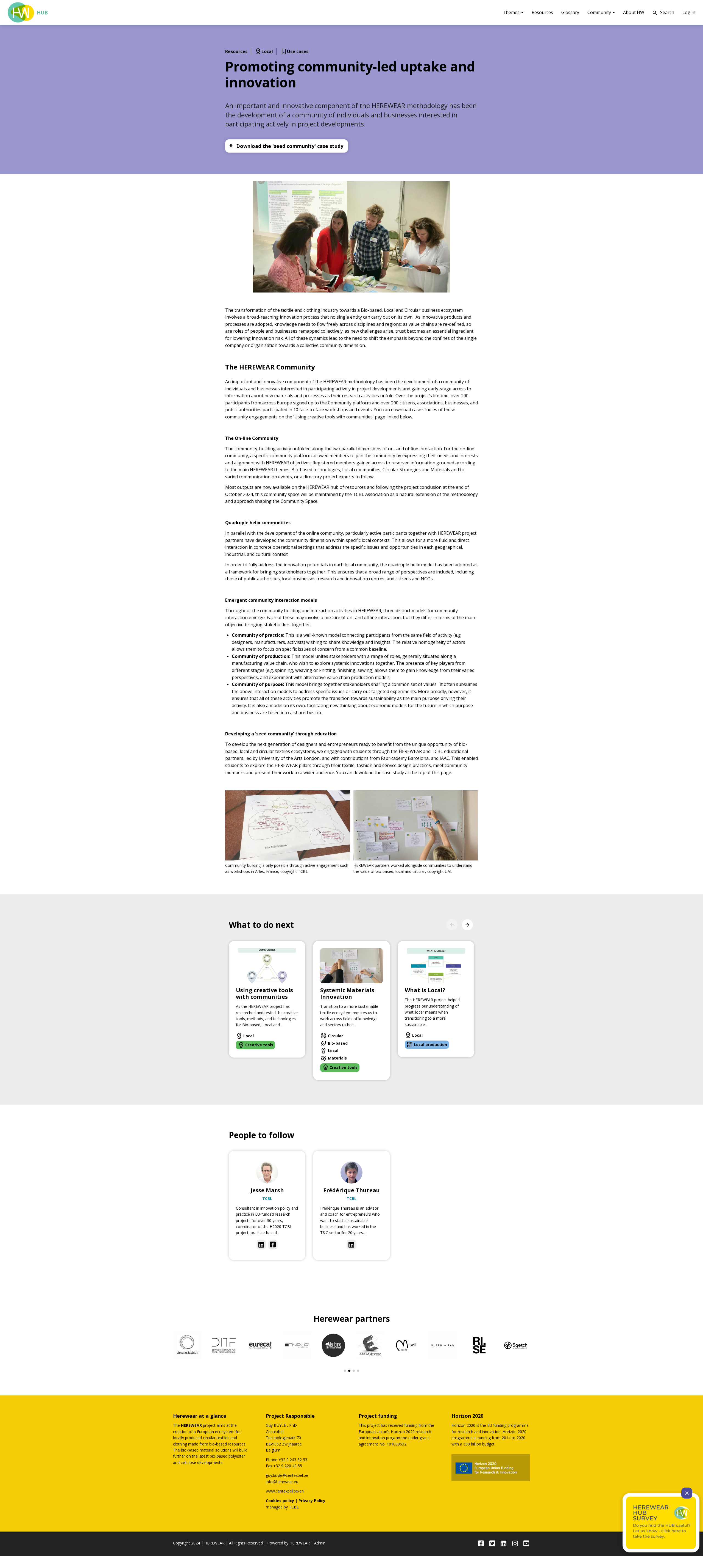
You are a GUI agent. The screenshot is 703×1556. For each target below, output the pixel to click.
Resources (542, 12)
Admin (319, 1543)
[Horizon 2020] (490, 1467)
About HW (633, 12)
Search (663, 12)
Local (264, 51)
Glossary (570, 12)
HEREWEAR (214, 1543)
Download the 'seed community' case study (285, 146)
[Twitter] (492, 1544)
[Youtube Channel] (526, 1544)
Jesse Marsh (267, 1190)
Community (599, 12)
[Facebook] (273, 1244)
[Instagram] (514, 1544)
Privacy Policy (312, 1500)
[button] (351, 237)
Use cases (294, 51)
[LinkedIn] (261, 1244)
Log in (688, 12)
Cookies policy (280, 1500)
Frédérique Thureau (351, 1190)
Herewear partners (351, 1318)
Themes (512, 12)
